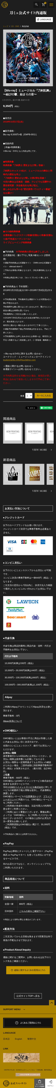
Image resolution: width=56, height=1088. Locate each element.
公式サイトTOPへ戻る (28, 996)
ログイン (50, 1086)
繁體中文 (31, 1039)
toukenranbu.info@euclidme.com (19, 360)
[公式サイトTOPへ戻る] (51, 1002)
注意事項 (30, 796)
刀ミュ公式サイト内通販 (39, 1085)
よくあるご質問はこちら (30, 1023)
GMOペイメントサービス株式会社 (26, 787)
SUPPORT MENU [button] (12, 1009)
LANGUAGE (45, 19)
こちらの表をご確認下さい (32, 911)
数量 (22, 396)
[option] (28, 58)
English (18, 1039)
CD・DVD (6, 100)
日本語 (6, 1039)
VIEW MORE (39, 450)
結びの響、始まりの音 (21, 100)
